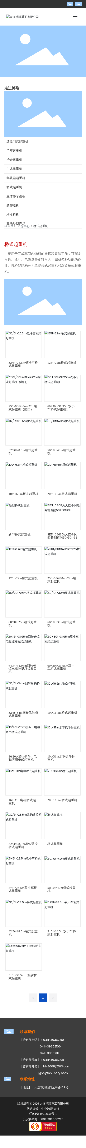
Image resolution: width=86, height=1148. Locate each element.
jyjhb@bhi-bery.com (53, 1073)
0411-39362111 (49, 1053)
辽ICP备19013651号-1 (43, 1113)
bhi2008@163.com (56, 1066)
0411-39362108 (53, 1060)
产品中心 (23, 226)
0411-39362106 (50, 1046)
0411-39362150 (53, 1040)
